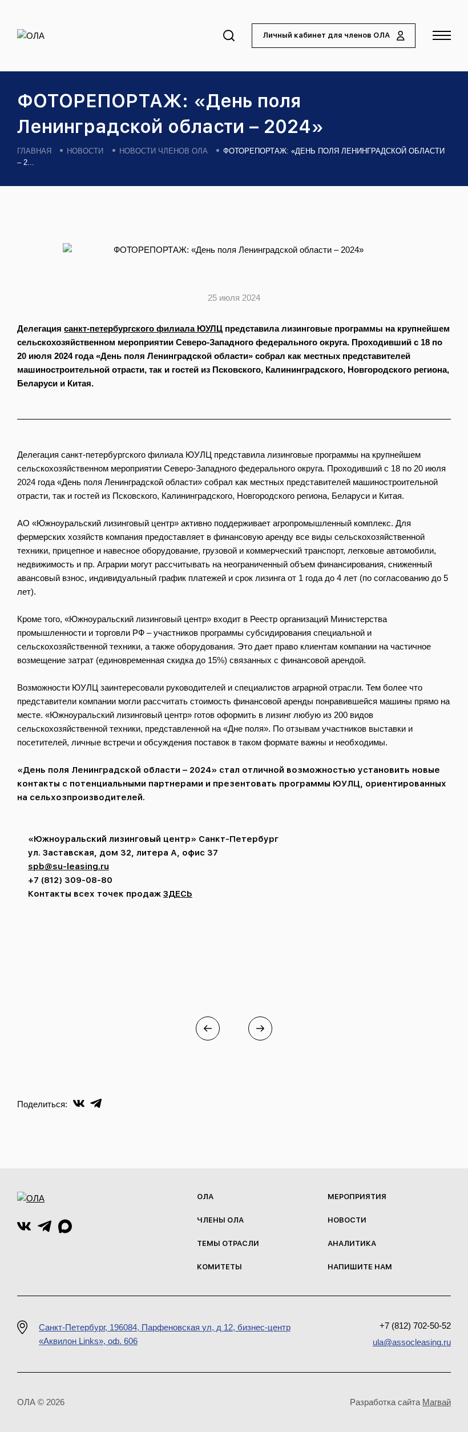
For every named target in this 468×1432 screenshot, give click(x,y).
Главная (34, 151)
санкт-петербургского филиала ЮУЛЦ (143, 328)
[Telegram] (96, 1103)
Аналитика (352, 1243)
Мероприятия (357, 1196)
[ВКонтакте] (78, 1103)
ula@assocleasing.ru (412, 1342)
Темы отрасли (228, 1243)
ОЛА (205, 1196)
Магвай (436, 1402)
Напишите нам (360, 1266)
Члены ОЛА (220, 1220)
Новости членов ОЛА (163, 151)
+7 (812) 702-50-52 (415, 1325)
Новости (85, 151)
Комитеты (219, 1266)
